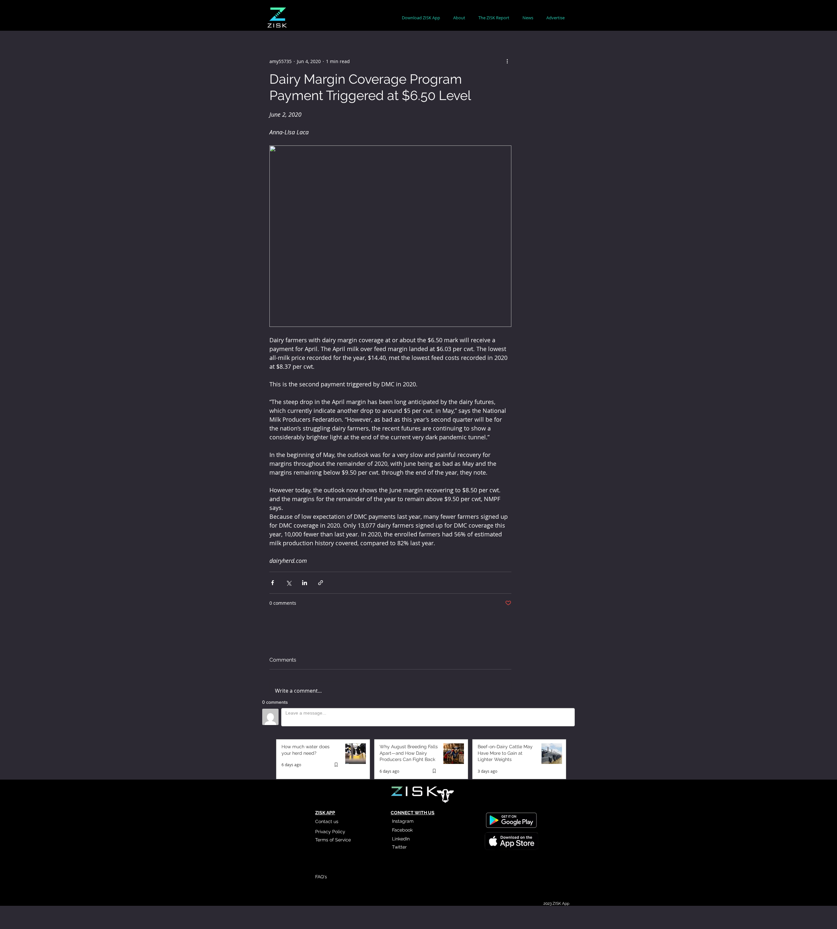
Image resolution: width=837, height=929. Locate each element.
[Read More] (511, 841)
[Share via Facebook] (272, 583)
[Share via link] (320, 583)
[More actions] (507, 61)
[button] (459, 18)
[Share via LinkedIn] (304, 583)
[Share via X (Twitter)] (288, 583)
